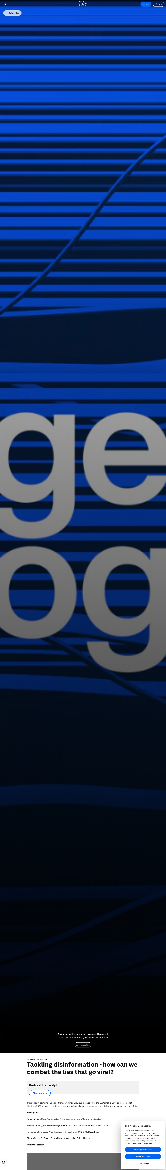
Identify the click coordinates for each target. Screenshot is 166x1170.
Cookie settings (143, 1163)
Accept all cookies (143, 1156)
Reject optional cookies (142, 1149)
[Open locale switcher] (3, 1162)
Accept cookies (83, 1045)
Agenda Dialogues (37, 1059)
